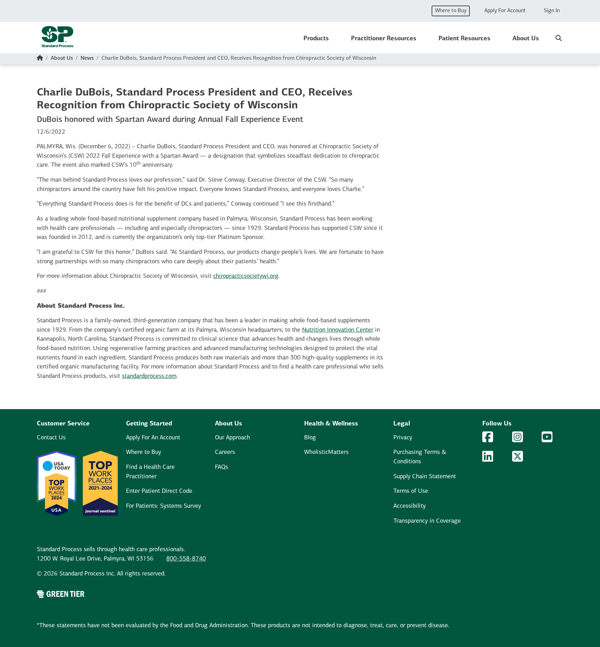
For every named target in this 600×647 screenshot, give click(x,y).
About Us (525, 39)
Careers (225, 452)
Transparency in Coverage (427, 521)
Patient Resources (464, 39)
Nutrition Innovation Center (337, 330)
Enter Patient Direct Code (159, 491)
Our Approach (232, 438)
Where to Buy (450, 11)
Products (316, 39)
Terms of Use (410, 491)
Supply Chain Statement (424, 477)
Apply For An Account (153, 438)
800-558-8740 (186, 559)
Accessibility (409, 506)
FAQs (221, 467)
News (87, 58)
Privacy (402, 438)
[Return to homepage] (57, 39)
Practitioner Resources (383, 39)
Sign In (552, 11)
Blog (310, 438)
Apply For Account (505, 11)
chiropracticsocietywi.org (245, 276)
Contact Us (51, 438)
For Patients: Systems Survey (163, 506)
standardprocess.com (149, 376)
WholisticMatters (326, 452)
